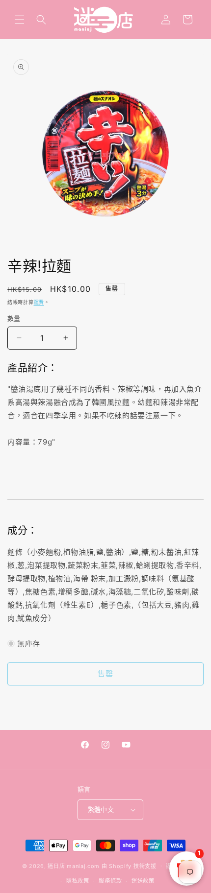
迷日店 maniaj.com (74, 865)
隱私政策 (77, 880)
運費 (39, 302)
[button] (19, 19)
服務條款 (110, 880)
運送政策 (143, 880)
